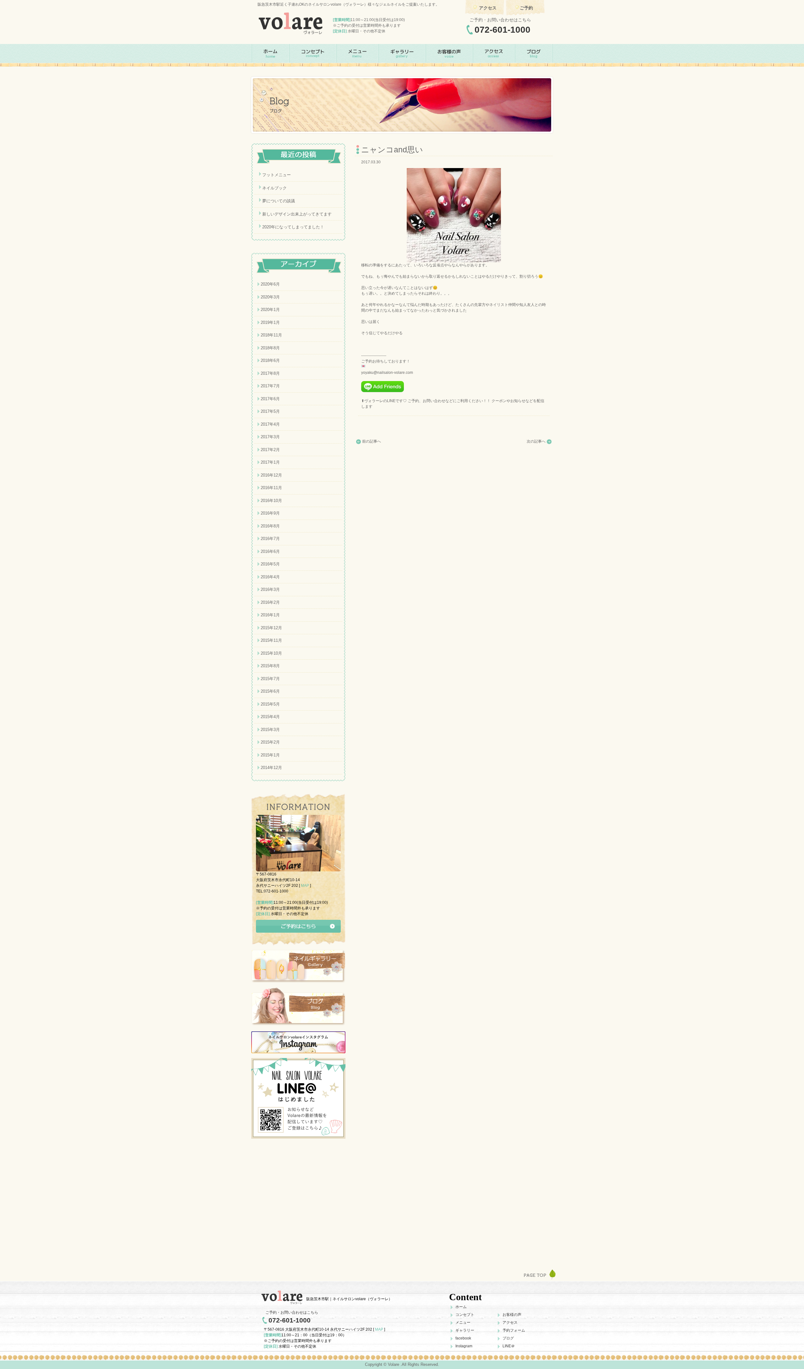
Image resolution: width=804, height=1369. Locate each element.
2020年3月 (270, 297)
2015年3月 (270, 729)
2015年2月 (270, 742)
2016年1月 (270, 615)
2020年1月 (270, 309)
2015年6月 (270, 691)
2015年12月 (271, 627)
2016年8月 (270, 526)
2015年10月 (271, 653)
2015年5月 (270, 704)
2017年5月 (270, 411)
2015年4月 (270, 716)
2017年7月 (270, 386)
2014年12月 (271, 767)
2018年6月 (270, 360)
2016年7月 (270, 538)
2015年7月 (270, 678)
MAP (305, 885)
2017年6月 (270, 398)
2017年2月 (270, 449)
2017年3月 (270, 436)
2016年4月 (270, 577)
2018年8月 (270, 348)
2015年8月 (270, 665)
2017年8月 (270, 373)
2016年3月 (270, 589)
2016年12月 (271, 475)
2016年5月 (270, 564)
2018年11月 (271, 335)
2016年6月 (270, 551)
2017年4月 (270, 424)
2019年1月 (270, 322)
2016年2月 (270, 602)
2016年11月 (271, 487)
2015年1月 (270, 755)
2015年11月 (271, 640)
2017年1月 (270, 462)
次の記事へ (536, 441)
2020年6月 (270, 284)
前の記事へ (371, 441)
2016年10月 (271, 500)
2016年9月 (270, 513)
